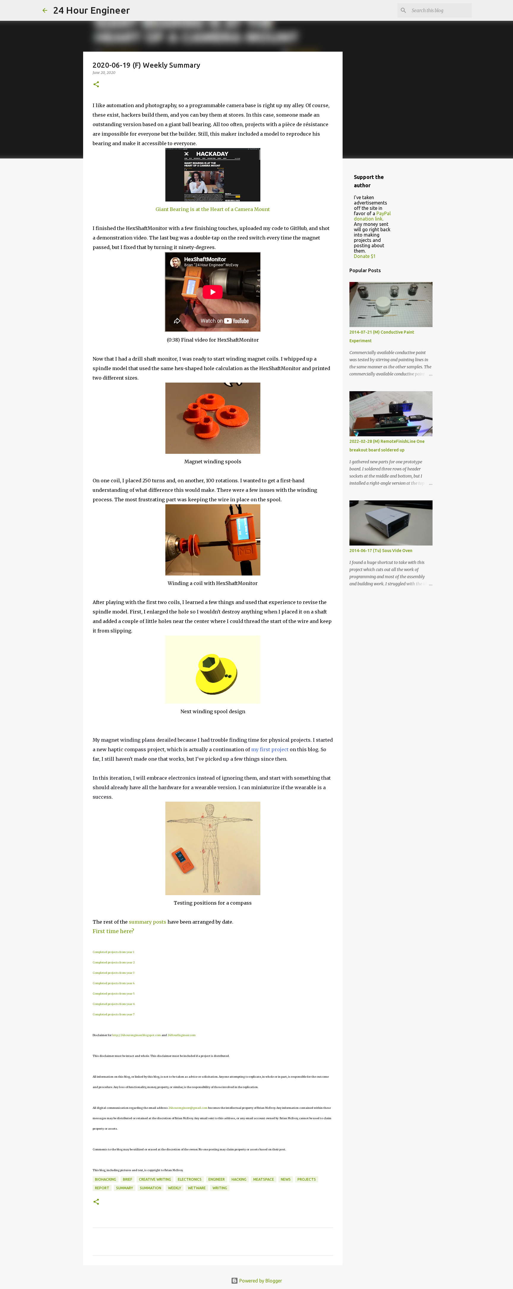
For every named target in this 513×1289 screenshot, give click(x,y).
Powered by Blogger (260, 1280)
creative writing (155, 1179)
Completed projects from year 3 (113, 972)
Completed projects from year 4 (113, 983)
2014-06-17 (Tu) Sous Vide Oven (380, 550)
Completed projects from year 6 (114, 1004)
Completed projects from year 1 (113, 952)
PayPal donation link (372, 216)
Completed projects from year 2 (114, 962)
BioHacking (105, 1179)
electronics (190, 1179)
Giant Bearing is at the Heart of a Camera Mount (213, 209)
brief (127, 1179)
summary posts (147, 922)
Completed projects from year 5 (114, 993)
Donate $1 (365, 256)
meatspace (263, 1179)
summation (150, 1188)
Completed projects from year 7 (113, 1014)
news (286, 1179)
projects (306, 1179)
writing (220, 1188)
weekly (174, 1188)
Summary (124, 1188)
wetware (197, 1188)
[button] (96, 85)
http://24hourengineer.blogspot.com (136, 1035)
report (102, 1188)
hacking (239, 1179)
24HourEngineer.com (181, 1035)
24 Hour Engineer (91, 10)
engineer (216, 1179)
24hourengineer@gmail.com (188, 1107)
